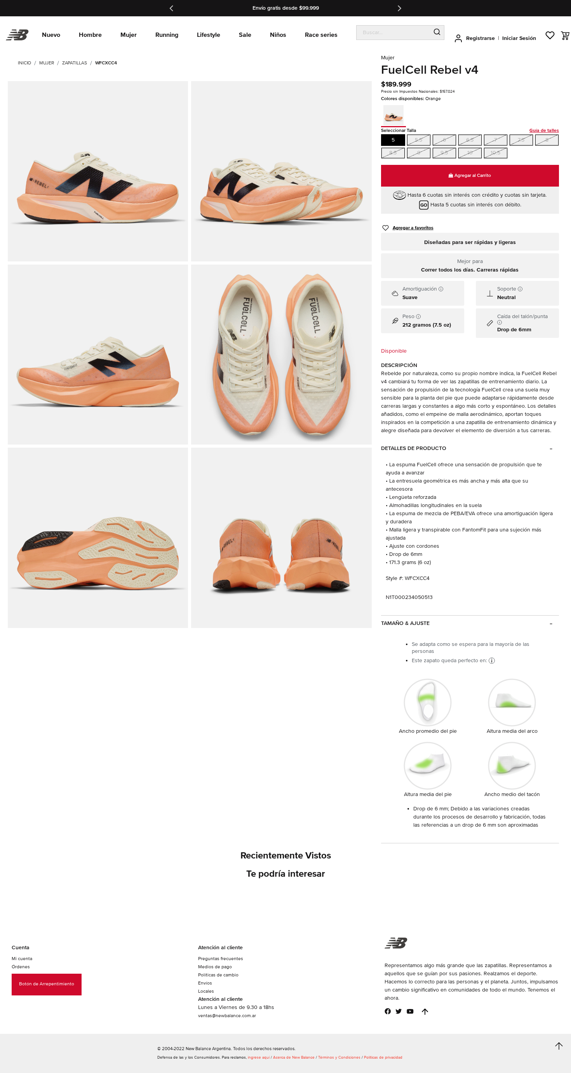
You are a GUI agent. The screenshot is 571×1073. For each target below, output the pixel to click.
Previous (172, 8)
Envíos (205, 983)
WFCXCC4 (106, 63)
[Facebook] (388, 1011)
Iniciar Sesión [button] (519, 38)
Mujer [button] (128, 35)
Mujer (46, 63)
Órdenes (21, 967)
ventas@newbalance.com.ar (227, 1016)
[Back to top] (425, 1011)
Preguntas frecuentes (220, 959)
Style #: (394, 578)
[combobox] (393, 33)
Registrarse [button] (480, 38)
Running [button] (166, 35)
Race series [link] (321, 35)
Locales (206, 991)
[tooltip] (441, 289)
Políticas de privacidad (383, 1057)
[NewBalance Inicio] (17, 35)
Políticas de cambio (218, 975)
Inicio (24, 63)
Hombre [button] (90, 35)
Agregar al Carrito (472, 175)
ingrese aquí (259, 1057)
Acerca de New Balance (294, 1057)
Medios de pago (215, 967)
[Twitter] (398, 1011)
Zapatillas (74, 63)
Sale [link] (245, 35)
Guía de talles (544, 130)
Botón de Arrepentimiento (46, 984)
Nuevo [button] (51, 35)
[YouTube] (410, 1011)
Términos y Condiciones (339, 1057)
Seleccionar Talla (470, 130)
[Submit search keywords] (437, 33)
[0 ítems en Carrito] (565, 35)
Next (399, 8)
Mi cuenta (22, 959)
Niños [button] (278, 35)
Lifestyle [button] (208, 35)
